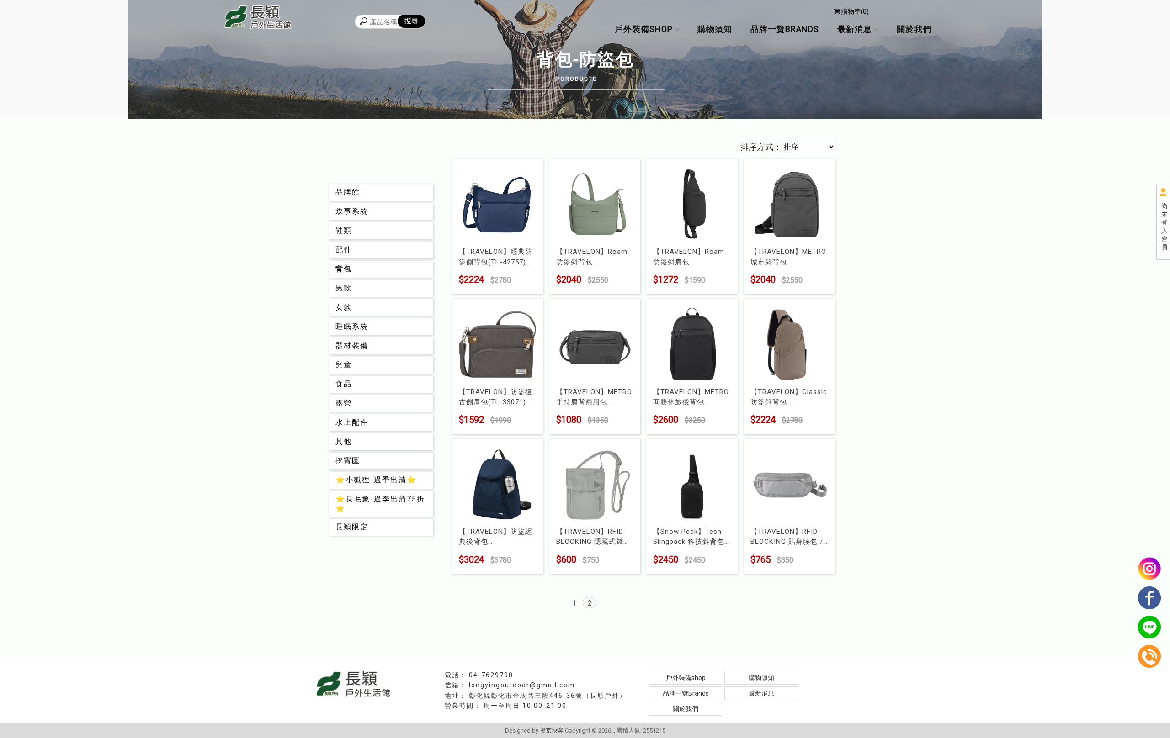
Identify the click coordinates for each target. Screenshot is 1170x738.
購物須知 (714, 29)
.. (613, 730)
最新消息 (854, 29)
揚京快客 (552, 730)
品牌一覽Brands (784, 29)
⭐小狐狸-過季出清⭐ (376, 479)
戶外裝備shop (644, 29)
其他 (343, 441)
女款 (343, 307)
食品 (343, 384)
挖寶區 (347, 460)
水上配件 (351, 422)
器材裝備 (351, 345)
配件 (343, 249)
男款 (343, 288)
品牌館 (347, 192)
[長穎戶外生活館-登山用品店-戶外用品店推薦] (258, 18)
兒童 (343, 364)
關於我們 (914, 29)
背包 (343, 268)
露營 (343, 403)
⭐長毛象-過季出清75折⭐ (380, 504)
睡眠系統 (351, 326)
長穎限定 (351, 526)
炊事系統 (351, 211)
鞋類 (343, 230)
